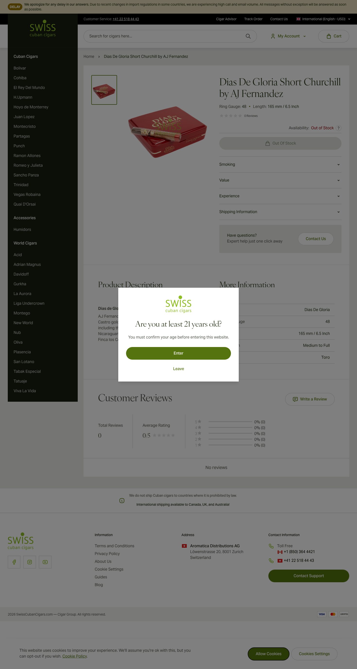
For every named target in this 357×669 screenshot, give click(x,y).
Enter (178, 353)
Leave (178, 368)
